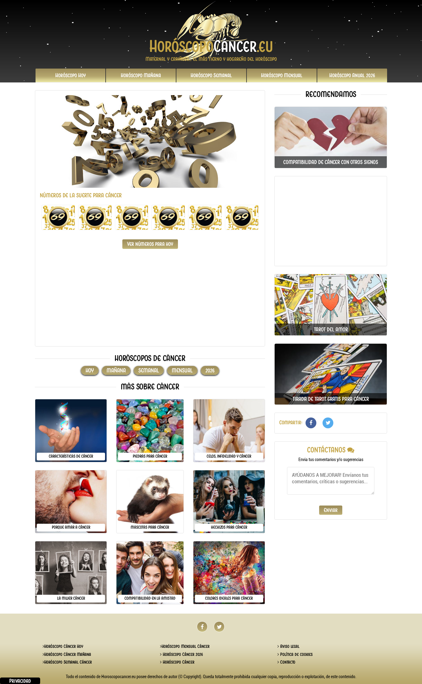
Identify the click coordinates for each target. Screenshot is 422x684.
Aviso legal (289, 646)
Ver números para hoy (150, 244)
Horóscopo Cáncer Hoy (63, 646)
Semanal (211, 75)
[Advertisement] (150, 298)
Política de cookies (296, 654)
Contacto (287, 662)
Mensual (281, 75)
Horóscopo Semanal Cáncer (68, 662)
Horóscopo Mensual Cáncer (185, 646)
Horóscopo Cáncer (178, 662)
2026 (352, 75)
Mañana (141, 75)
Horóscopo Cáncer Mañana (67, 654)
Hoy (70, 75)
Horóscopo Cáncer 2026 (182, 654)
